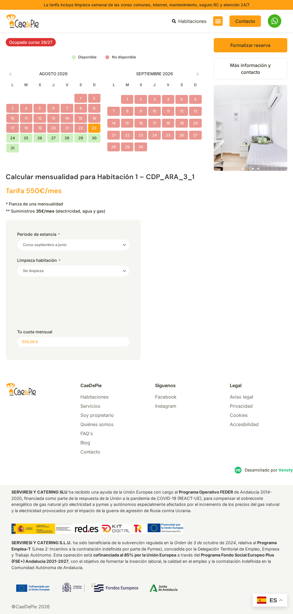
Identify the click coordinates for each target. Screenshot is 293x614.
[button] (218, 21)
